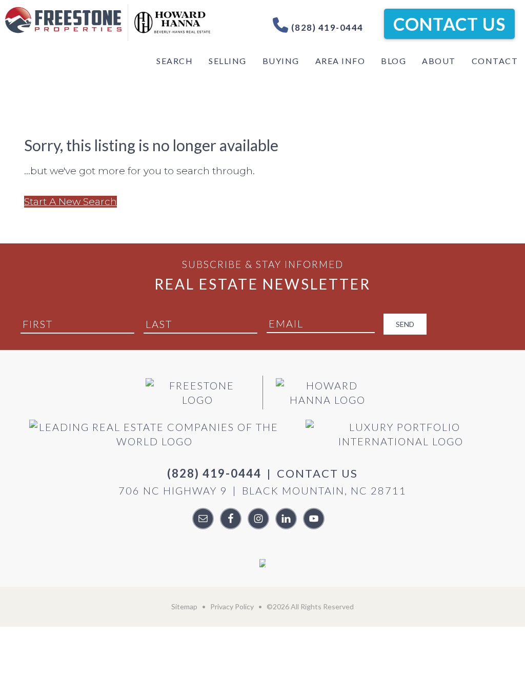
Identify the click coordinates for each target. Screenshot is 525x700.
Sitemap (184, 606)
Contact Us (449, 23)
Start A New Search (70, 202)
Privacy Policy (232, 606)
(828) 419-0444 (326, 27)
